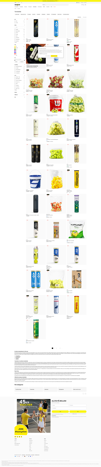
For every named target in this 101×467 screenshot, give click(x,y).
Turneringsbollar (18, 355)
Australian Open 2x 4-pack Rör (30, 290)
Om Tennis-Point (46, 443)
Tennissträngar (40, 6)
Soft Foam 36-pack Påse (49, 190)
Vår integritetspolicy (54, 415)
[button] (83, 394)
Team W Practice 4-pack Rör (70, 65)
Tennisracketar (16, 6)
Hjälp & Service (30, 440)
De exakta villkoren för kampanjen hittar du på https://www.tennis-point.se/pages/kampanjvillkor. (13, 465)
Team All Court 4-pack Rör (49, 65)
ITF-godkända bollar (18, 356)
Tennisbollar (34, 6)
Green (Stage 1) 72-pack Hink (29, 190)
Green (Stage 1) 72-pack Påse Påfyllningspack (52, 139)
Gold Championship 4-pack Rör (50, 316)
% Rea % (54, 6)
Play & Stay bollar (18, 357)
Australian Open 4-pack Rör (49, 39)
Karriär (30, 446)
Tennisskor (25, 6)
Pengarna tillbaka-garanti (17, 443)
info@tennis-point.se (74, 413)
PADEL (21, 2)
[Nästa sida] (62, 348)
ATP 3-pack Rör (48, 266)
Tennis (15, 2)
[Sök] (43, 5)
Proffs (51, 6)
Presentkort (85, 2)
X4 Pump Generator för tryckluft (30, 266)
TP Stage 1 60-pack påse (70, 90)
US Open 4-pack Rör (28, 39)
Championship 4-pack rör (70, 316)
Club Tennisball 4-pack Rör (29, 316)
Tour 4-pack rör (69, 39)
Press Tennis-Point (46, 450)
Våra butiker (82, 2)
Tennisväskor (30, 6)
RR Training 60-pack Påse (49, 290)
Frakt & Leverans (46, 446)
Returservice (30, 443)
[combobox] (55, 5)
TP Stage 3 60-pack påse (49, 90)
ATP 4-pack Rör (69, 266)
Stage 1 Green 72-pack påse (70, 240)
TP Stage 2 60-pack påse (29, 90)
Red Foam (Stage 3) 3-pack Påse (50, 240)
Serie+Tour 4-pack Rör (29, 139)
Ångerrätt (15, 440)
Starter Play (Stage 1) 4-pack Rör (30, 340)
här (58, 52)
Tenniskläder (21, 6)
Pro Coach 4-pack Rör (28, 240)
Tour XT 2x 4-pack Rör (69, 290)
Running (19, 2)
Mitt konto (45, 440)
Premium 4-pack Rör (69, 190)
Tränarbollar (17, 358)
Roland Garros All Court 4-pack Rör (71, 139)
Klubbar (30, 449)
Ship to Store (30, 450)
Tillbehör (44, 6)
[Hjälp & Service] (82, 5)
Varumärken (47, 6)
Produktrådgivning (46, 449)
